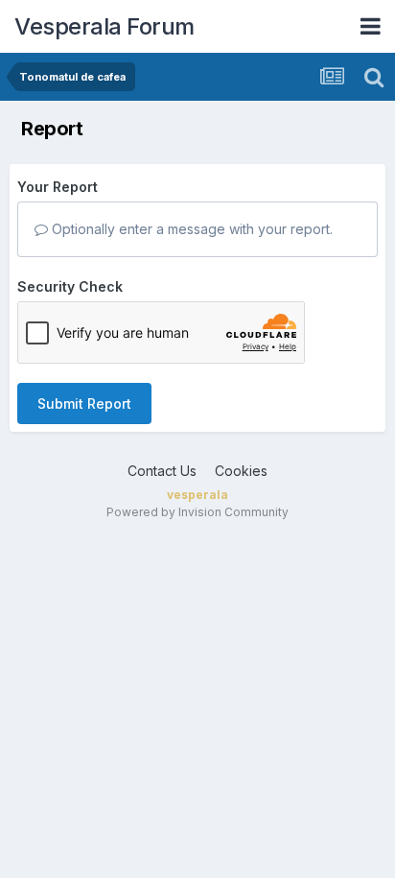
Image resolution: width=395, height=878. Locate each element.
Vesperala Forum (104, 26)
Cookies (241, 471)
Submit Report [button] (84, 403)
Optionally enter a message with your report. (190, 229)
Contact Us (162, 471)
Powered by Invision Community (197, 512)
